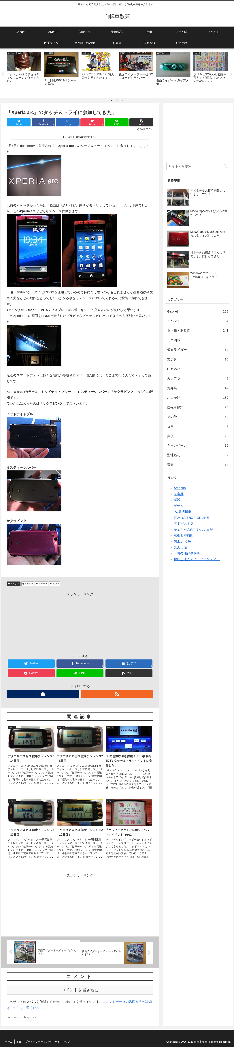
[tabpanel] (24, 73)
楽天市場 (180, 547)
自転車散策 (198, 407)
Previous (3, 74)
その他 (198, 417)
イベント (15, 583)
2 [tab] (117, 100)
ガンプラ (198, 378)
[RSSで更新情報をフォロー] (117, 694)
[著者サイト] (43, 694)
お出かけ (198, 397)
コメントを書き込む (80, 990)
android (29, 583)
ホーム (9, 1041)
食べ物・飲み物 (198, 330)
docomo (43, 583)
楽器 (177, 500)
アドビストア (184, 524)
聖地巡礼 (198, 455)
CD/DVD (198, 369)
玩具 (198, 426)
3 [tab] (122, 100)
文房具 (198, 359)
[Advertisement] (80, 622)
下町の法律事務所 (187, 553)
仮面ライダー (198, 350)
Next (231, 74)
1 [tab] (111, 100)
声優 (198, 436)
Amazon (180, 488)
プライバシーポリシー (38, 1041)
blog (18, 1041)
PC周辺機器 (182, 512)
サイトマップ (62, 1041)
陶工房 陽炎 (182, 541)
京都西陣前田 (183, 535)
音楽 (198, 465)
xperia (56, 583)
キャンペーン (198, 445)
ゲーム (179, 506)
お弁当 (198, 388)
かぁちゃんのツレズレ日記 (193, 529)
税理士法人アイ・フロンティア (197, 559)
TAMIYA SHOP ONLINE (191, 517)
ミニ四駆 (198, 340)
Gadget (198, 311)
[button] (225, 166)
